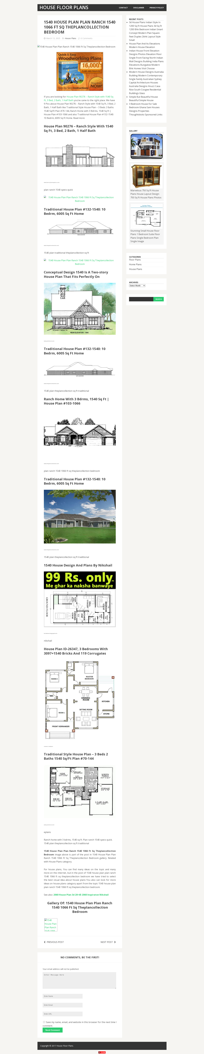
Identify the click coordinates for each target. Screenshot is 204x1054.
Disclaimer (138, 7)
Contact (123, 7)
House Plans (70, 38)
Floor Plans (135, 259)
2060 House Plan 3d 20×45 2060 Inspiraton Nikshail (81, 894)
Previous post (55, 942)
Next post (107, 942)
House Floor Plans (65, 1045)
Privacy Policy (157, 7)
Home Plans (135, 264)
